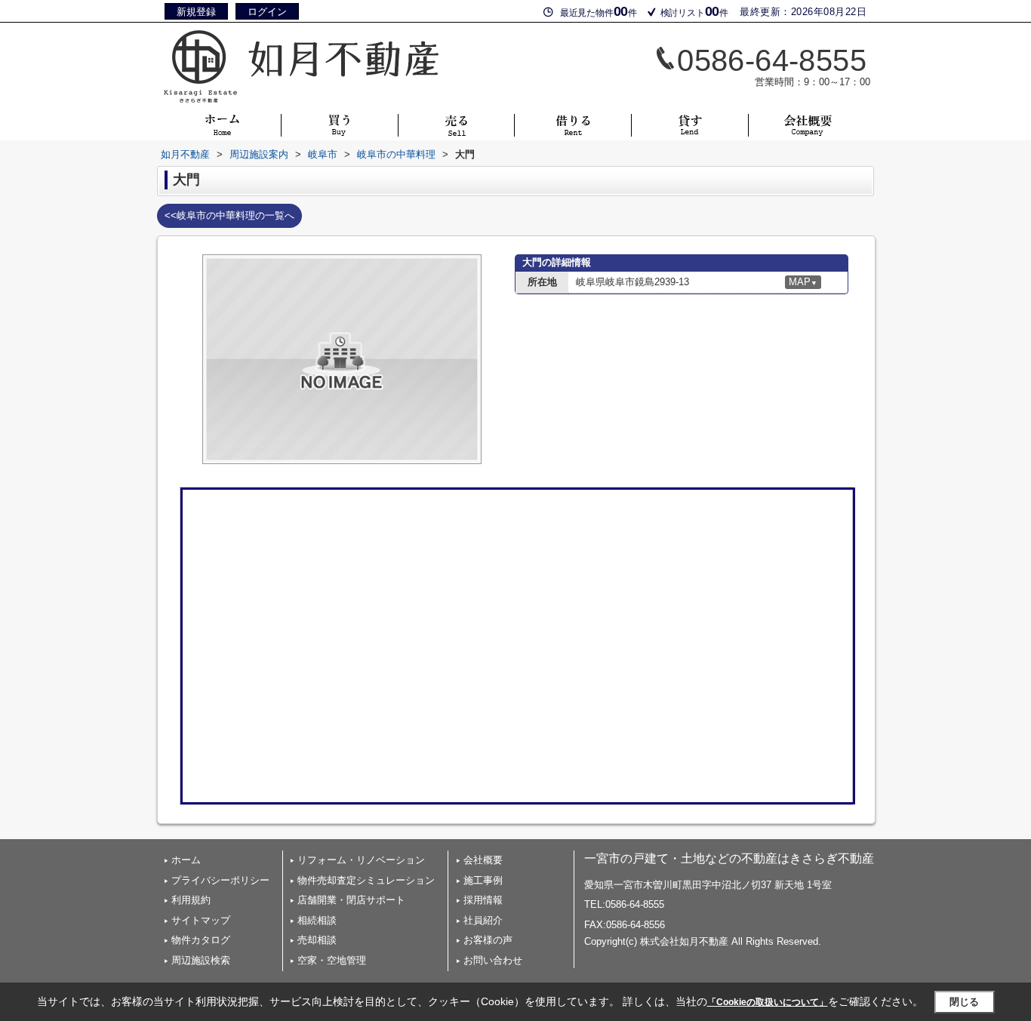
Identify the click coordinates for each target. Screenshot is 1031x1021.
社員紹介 (483, 920)
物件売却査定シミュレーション (366, 880)
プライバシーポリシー (220, 880)
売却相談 (317, 940)
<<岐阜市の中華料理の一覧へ (229, 215)
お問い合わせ (492, 960)
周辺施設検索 (200, 960)
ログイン (267, 11)
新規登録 (196, 11)
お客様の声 (487, 940)
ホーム (186, 860)
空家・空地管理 (331, 960)
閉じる (964, 1001)
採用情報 (483, 900)
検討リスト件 (694, 11)
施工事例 (483, 880)
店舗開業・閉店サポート (351, 900)
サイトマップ (200, 920)
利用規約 (191, 900)
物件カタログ (200, 940)
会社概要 (483, 860)
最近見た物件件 (598, 11)
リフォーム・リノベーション (361, 860)
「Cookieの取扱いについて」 (767, 1002)
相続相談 (317, 920)
